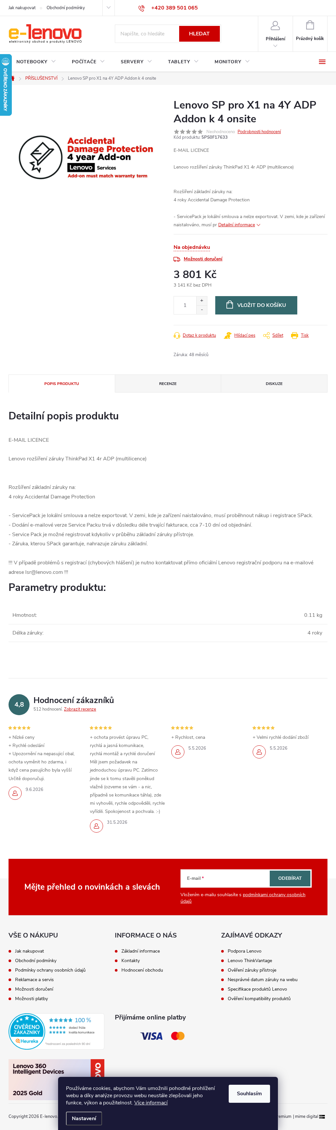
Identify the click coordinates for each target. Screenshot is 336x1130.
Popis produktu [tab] (61, 383)
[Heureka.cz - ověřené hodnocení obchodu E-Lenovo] (56, 1031)
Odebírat (290, 878)
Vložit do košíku (261, 305)
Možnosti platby (31, 998)
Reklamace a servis (34, 979)
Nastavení (84, 1118)
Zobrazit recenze (80, 709)
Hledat (199, 33)
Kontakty (130, 960)
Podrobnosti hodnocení (259, 131)
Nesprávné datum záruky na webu (263, 979)
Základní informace (140, 951)
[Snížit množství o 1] (201, 309)
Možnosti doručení (203, 259)
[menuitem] (36, 62)
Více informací (151, 1102)
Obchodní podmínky (66, 8)
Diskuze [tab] (274, 383)
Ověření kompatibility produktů (259, 998)
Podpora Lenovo (245, 951)
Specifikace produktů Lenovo (257, 989)
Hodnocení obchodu (142, 970)
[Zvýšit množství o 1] (201, 300)
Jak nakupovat (22, 8)
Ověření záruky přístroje (252, 970)
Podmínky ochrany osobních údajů (50, 970)
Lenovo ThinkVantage (250, 960)
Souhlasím (249, 1093)
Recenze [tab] (168, 383)
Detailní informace (236, 225)
